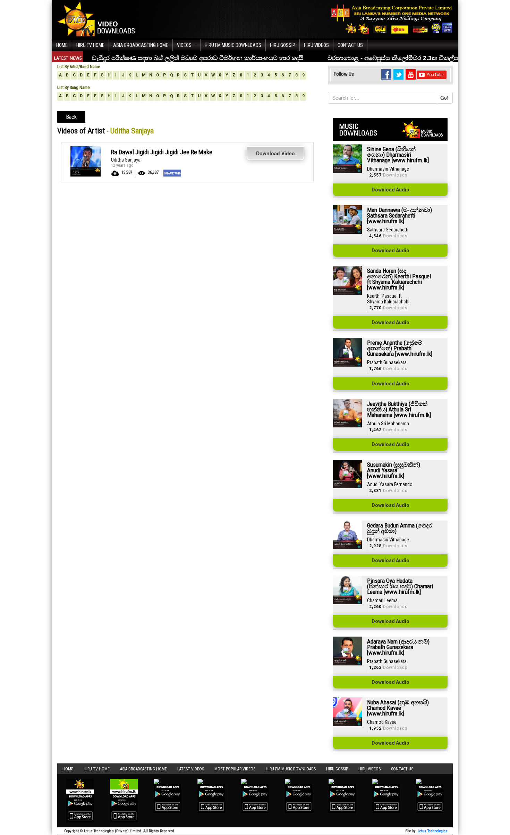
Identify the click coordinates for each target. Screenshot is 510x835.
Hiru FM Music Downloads (233, 45)
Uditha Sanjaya (126, 160)
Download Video (275, 153)
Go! (444, 97)
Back (71, 117)
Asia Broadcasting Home (140, 45)
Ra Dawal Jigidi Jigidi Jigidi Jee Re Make (161, 152)
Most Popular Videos (234, 769)
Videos (184, 45)
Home (62, 45)
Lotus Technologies (433, 831)
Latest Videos (190, 769)
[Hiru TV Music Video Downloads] (97, 18)
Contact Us (350, 45)
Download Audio (390, 190)
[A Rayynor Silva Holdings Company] (392, 19)
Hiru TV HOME (90, 45)
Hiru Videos (316, 45)
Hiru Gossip (282, 45)
